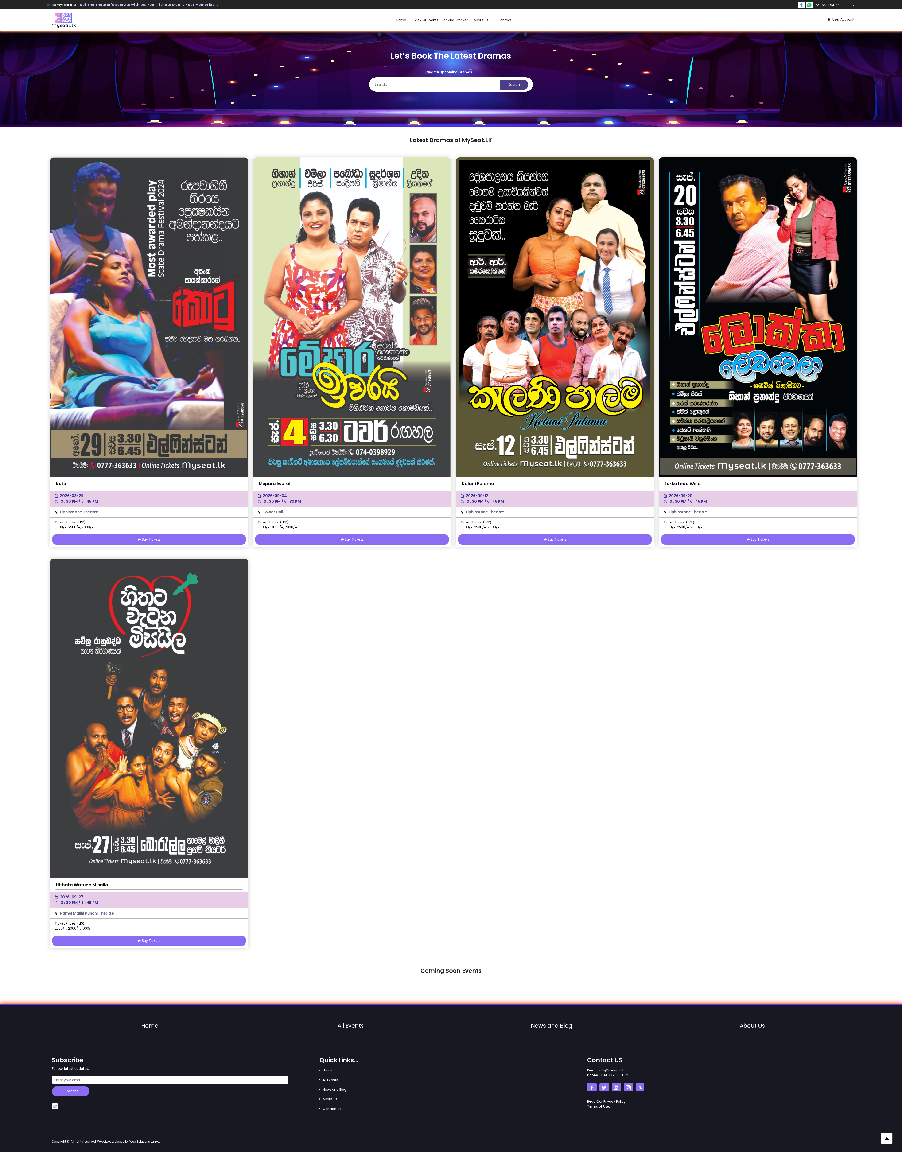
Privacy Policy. (614, 1101)
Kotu (61, 483)
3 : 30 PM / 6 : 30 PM (282, 501)
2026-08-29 (71, 495)
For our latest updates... (71, 1068)
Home (401, 20)
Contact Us (332, 1108)
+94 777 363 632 (614, 1075)
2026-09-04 (275, 495)
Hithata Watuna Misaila (82, 885)
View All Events (426, 20)
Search (514, 84)
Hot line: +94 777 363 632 (834, 5)
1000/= (87, 928)
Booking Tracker (455, 20)
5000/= (264, 527)
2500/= (74, 527)
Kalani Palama (478, 483)
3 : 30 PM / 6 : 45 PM (79, 501)
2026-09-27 (71, 897)
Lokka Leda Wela (683, 483)
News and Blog (551, 1026)
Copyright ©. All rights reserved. (106, 1142)
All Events (351, 1026)
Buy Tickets (150, 539)
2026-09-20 (680, 495)
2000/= (88, 527)
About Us (481, 20)
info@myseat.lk (60, 5)
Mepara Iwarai (274, 483)
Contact (505, 20)
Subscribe (71, 1091)
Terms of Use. (598, 1106)
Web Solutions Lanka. (144, 1142)
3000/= (61, 527)
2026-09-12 (477, 495)
